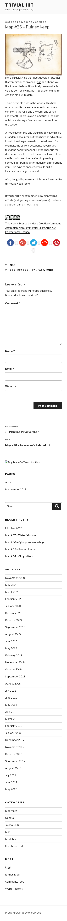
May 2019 (11, 648)
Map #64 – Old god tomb (20, 556)
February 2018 (13, 725)
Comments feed (14, 881)
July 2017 (10, 775)
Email (9, 368)
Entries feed (12, 874)
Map (13, 265)
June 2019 (11, 641)
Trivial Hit (19, 5)
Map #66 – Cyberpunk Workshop (24, 542)
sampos (41, 22)
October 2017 (13, 754)
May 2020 (11, 585)
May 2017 (11, 789)
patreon (13, 90)
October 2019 (13, 620)
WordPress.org (14, 888)
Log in (8, 867)
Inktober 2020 (13, 528)
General (9, 817)
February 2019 (13, 655)
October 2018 (13, 669)
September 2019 (15, 627)
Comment (12, 303)
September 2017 (15, 761)
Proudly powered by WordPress (23, 912)
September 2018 (15, 676)
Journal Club (12, 825)
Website (10, 386)
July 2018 (10, 690)
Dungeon (24, 270)
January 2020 (13, 606)
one (39, 82)
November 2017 (15, 747)
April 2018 (11, 711)
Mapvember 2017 (15, 489)
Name (10, 351)
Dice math (11, 810)
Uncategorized (14, 846)
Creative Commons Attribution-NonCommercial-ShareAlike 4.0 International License (33, 228)
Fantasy (38, 270)
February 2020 (14, 599)
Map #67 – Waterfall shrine (20, 535)
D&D (13, 270)
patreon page (15, 204)
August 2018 (13, 683)
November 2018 (15, 662)
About (9, 482)
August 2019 (13, 634)
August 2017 (13, 768)
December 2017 (14, 740)
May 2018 (11, 704)
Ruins (50, 270)
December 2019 (15, 613)
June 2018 (11, 697)
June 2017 (11, 782)
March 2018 (12, 719)
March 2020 (12, 592)
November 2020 (15, 578)
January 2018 (13, 732)
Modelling (11, 839)
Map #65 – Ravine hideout (20, 549)
